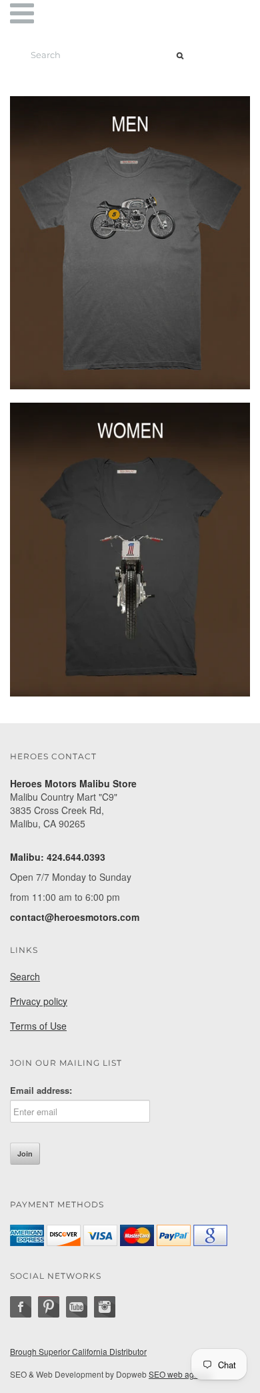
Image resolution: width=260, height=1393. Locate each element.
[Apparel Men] (130, 241)
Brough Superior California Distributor (78, 1351)
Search (25, 976)
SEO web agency (180, 1374)
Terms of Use (38, 1025)
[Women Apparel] (130, 547)
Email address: (41, 1090)
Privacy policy (38, 1001)
